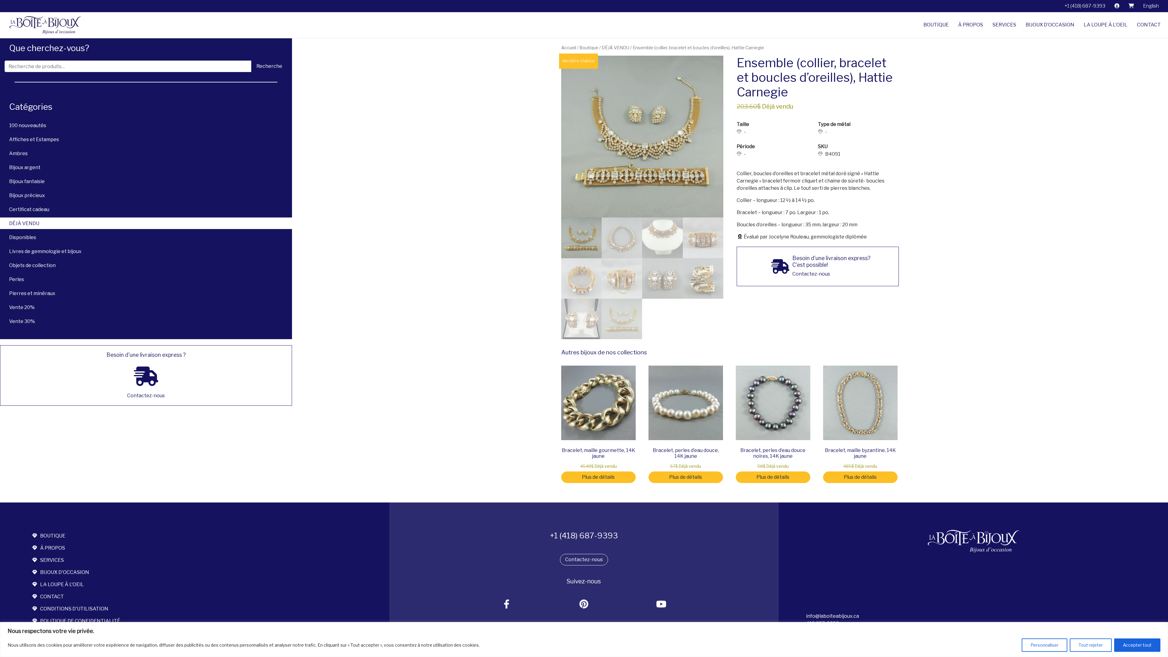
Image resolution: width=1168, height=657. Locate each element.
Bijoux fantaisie (27, 181)
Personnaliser (1044, 645)
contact (52, 597)
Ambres (18, 153)
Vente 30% (22, 321)
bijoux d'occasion (64, 572)
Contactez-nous (584, 559)
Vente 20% (22, 307)
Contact (1149, 25)
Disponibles (22, 237)
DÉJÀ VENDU (24, 223)
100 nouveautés (27, 125)
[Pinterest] (584, 605)
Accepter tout (1137, 645)
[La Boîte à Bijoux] (43, 25)
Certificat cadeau (29, 209)
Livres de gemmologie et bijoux (45, 251)
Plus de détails (598, 477)
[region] (584, 639)
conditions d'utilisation (74, 609)
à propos (52, 548)
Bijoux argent (24, 167)
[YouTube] (661, 605)
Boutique (936, 25)
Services (1004, 25)
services (52, 560)
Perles (16, 279)
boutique (52, 536)
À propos (970, 25)
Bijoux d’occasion (1050, 25)
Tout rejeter (1091, 645)
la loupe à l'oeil (62, 584)
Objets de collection (32, 265)
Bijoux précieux (27, 195)
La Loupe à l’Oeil (1106, 25)
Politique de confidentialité (80, 621)
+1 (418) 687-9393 (1085, 6)
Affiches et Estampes (34, 139)
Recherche (269, 66)
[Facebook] (507, 605)
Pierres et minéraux (32, 293)
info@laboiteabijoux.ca (832, 616)
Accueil (568, 47)
